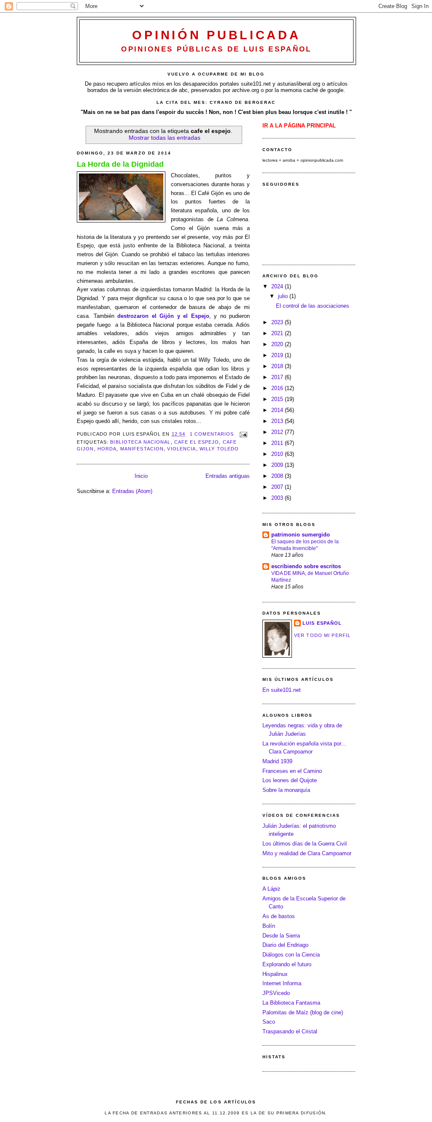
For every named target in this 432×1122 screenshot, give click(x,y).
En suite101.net (281, 690)
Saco (268, 1022)
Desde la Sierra (281, 935)
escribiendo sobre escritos (306, 566)
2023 (278, 322)
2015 (278, 399)
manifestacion (142, 448)
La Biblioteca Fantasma (291, 1003)
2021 (278, 333)
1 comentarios (212, 433)
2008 (278, 476)
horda (107, 448)
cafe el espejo (196, 441)
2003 (278, 498)
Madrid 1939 (277, 761)
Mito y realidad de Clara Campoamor (306, 853)
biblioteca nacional (140, 441)
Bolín (268, 926)
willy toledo (219, 448)
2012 (278, 432)
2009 (278, 465)
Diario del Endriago (285, 945)
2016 (278, 388)
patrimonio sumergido (300, 534)
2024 (278, 286)
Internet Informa (281, 983)
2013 (278, 421)
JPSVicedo (276, 993)
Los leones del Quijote (289, 780)
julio (283, 296)
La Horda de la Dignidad (120, 164)
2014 (278, 410)
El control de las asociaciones (312, 306)
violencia (181, 448)
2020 (278, 344)
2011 (278, 443)
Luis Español (322, 623)
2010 (278, 454)
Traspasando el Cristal (289, 1031)
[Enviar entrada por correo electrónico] (242, 433)
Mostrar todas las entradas (164, 137)
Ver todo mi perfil (322, 635)
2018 (278, 366)
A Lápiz (271, 889)
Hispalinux (275, 974)
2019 (278, 355)
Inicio (141, 476)
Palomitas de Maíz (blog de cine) (302, 1012)
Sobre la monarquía (286, 790)
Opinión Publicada (216, 35)
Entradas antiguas (227, 476)
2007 (278, 487)
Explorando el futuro (286, 964)
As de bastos (278, 916)
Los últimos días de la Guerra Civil (304, 843)
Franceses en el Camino (292, 771)
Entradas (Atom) (132, 491)
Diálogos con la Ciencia (291, 954)
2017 (278, 377)
